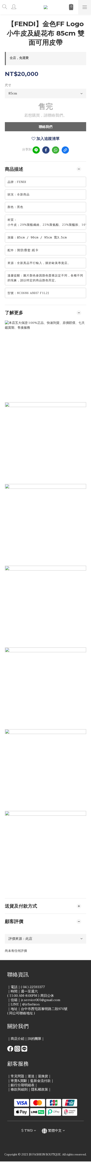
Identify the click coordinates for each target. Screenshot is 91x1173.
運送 (31, 1076)
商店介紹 (17, 1038)
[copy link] (65, 150)
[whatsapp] (55, 150)
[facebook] (46, 150)
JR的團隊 (34, 1038)
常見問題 (17, 1076)
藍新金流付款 (40, 1081)
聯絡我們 (45, 127)
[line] (36, 150)
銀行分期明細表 (22, 1085)
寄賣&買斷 (19, 1081)
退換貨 (43, 1076)
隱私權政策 (39, 1089)
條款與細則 (19, 1089)
